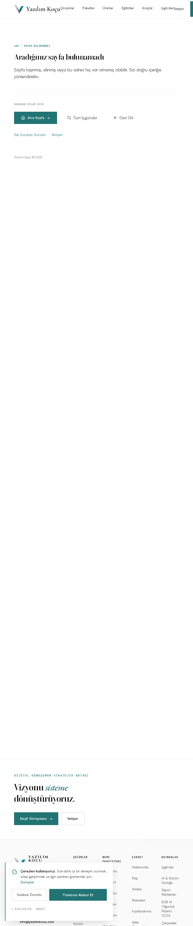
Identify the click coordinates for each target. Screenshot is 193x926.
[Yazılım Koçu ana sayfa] (37, 9)
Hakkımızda (140, 867)
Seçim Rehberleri (169, 892)
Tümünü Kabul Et (78, 895)
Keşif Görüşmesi (36, 819)
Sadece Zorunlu (29, 895)
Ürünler (108, 8)
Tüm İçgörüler (85, 117)
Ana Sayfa (36, 118)
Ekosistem (139, 900)
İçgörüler (167, 8)
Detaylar (27, 882)
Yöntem (137, 889)
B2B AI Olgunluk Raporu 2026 (168, 908)
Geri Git (126, 117)
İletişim (179, 9)
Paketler (88, 8)
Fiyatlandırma (140, 911)
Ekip (135, 878)
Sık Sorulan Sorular (30, 135)
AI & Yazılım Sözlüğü (170, 880)
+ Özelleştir (21, 909)
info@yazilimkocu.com (37, 922)
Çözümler (67, 8)
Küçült (41, 909)
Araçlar (147, 8)
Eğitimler (128, 8)
